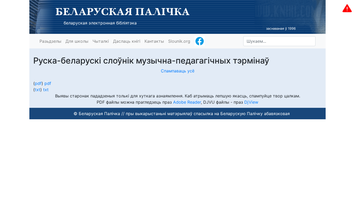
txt (37, 89)
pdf (38, 83)
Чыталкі (101, 41)
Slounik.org (179, 41)
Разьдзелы (50, 41)
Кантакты (154, 41)
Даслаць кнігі (126, 41)
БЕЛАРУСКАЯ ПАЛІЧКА (122, 11)
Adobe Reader (187, 102)
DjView (251, 102)
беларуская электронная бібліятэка (100, 23)
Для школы (76, 41)
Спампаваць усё (177, 70)
